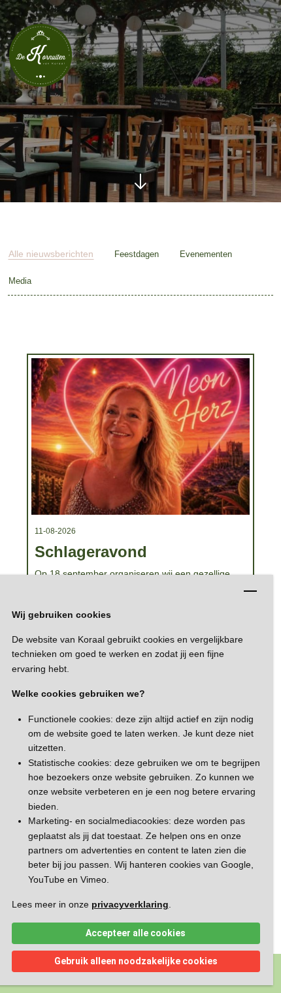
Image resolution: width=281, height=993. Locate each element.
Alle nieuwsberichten (50, 254)
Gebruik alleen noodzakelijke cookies (136, 961)
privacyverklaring (130, 904)
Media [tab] (19, 281)
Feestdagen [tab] (136, 254)
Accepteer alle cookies (136, 933)
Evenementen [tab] (206, 254)
